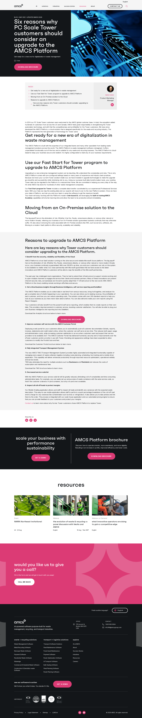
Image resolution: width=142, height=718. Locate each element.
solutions (45, 6)
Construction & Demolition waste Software (24, 669)
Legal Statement (33, 712)
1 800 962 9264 (110, 624)
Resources (76, 658)
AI (36, 6)
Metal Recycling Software (22, 647)
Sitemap (45, 712)
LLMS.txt (55, 712)
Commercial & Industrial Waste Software (26, 665)
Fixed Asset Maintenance (52, 651)
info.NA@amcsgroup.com (113, 627)
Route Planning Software (51, 672)
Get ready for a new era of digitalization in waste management (53, 91)
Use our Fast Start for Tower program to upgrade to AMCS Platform (56, 94)
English (125, 2)
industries (56, 6)
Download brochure (28, 67)
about (93, 6)
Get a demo (40, 458)
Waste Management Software (23, 644)
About (75, 647)
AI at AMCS (76, 644)
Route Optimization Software (53, 658)
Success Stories (78, 651)
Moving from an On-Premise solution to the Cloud (49, 97)
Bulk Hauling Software (51, 665)
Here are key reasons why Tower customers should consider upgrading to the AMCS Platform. (60, 104)
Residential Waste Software (23, 658)
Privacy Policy (18, 712)
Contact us (115, 6)
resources (82, 6)
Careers (75, 661)
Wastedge (17, 661)
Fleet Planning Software (51, 668)
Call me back (24, 582)
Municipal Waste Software (22, 651)
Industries (76, 654)
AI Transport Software (50, 661)
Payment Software (20, 654)
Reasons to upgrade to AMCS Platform (45, 100)
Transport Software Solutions (53, 644)
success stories (69, 6)
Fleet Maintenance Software (53, 647)
